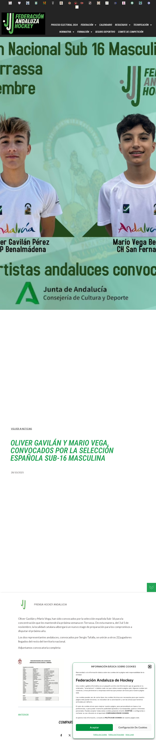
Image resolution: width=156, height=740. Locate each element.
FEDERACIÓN (87, 24)
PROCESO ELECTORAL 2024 (64, 24)
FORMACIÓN (83, 31)
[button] (149, 666)
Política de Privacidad (116, 734)
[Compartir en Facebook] (61, 735)
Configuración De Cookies (132, 727)
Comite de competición (130, 31)
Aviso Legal (130, 734)
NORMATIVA (65, 31)
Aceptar (94, 727)
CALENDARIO (105, 24)
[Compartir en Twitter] (70, 735)
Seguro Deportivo (105, 31)
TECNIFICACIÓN (141, 24)
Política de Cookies (100, 734)
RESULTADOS (121, 24)
